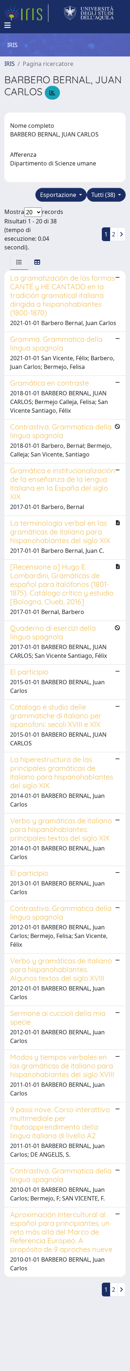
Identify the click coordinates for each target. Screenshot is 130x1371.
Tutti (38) (104, 195)
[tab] (19, 262)
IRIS (9, 64)
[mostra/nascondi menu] (7, 25)
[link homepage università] (89, 13)
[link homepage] (26, 13)
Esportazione (59, 195)
